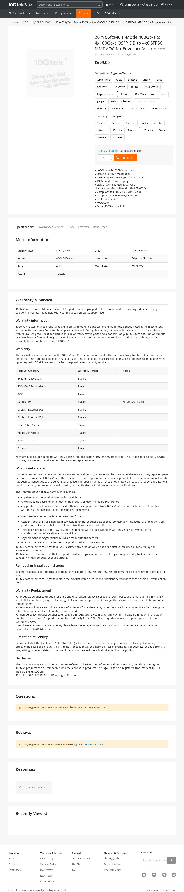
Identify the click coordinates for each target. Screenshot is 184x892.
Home (14, 22)
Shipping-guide (111, 858)
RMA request (46, 875)
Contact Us (13, 864)
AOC (25, 22)
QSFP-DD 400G (41, 22)
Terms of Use (169, 890)
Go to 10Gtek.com (109, 13)
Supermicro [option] (118, 108)
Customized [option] (118, 86)
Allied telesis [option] (103, 79)
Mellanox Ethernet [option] (120, 101)
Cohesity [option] (102, 86)
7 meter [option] (158, 123)
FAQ (74, 869)
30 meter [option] (164, 130)
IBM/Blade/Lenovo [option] (145, 94)
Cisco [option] (159, 79)
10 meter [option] (102, 130)
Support (41, 13)
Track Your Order (112, 869)
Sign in (79, 707)
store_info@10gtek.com (33, 460)
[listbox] (134, 95)
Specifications (25, 227)
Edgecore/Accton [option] (106, 94)
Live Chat (76, 864)
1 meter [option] (101, 123)
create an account (96, 707)
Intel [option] (163, 94)
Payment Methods (113, 864)
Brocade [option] (132, 79)
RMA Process (46, 869)
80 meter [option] (117, 137)
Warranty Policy (48, 864)
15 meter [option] (117, 130)
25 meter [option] (148, 130)
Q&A (70, 227)
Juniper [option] (101, 101)
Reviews (83, 227)
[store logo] (20, 4)
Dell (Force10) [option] (151, 86)
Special (84, 13)
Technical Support (81, 858)
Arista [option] (119, 79)
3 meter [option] (130, 123)
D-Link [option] (134, 86)
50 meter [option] (102, 137)
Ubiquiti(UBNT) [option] (138, 108)
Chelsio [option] (147, 79)
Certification (14, 869)
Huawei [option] (125, 94)
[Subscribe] (171, 860)
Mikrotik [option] (101, 108)
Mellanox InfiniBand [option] (147, 101)
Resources (100, 227)
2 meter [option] (115, 123)
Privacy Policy (47, 881)
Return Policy (46, 858)
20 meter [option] (133, 130)
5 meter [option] (144, 123)
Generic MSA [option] (159, 108)
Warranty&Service (50, 227)
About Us (13, 858)
